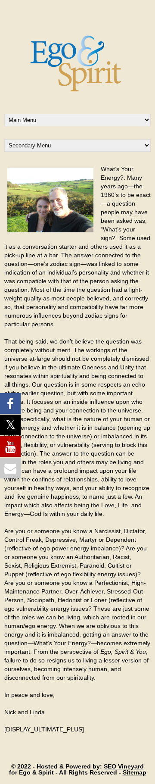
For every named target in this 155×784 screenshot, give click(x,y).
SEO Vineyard (124, 766)
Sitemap (134, 772)
